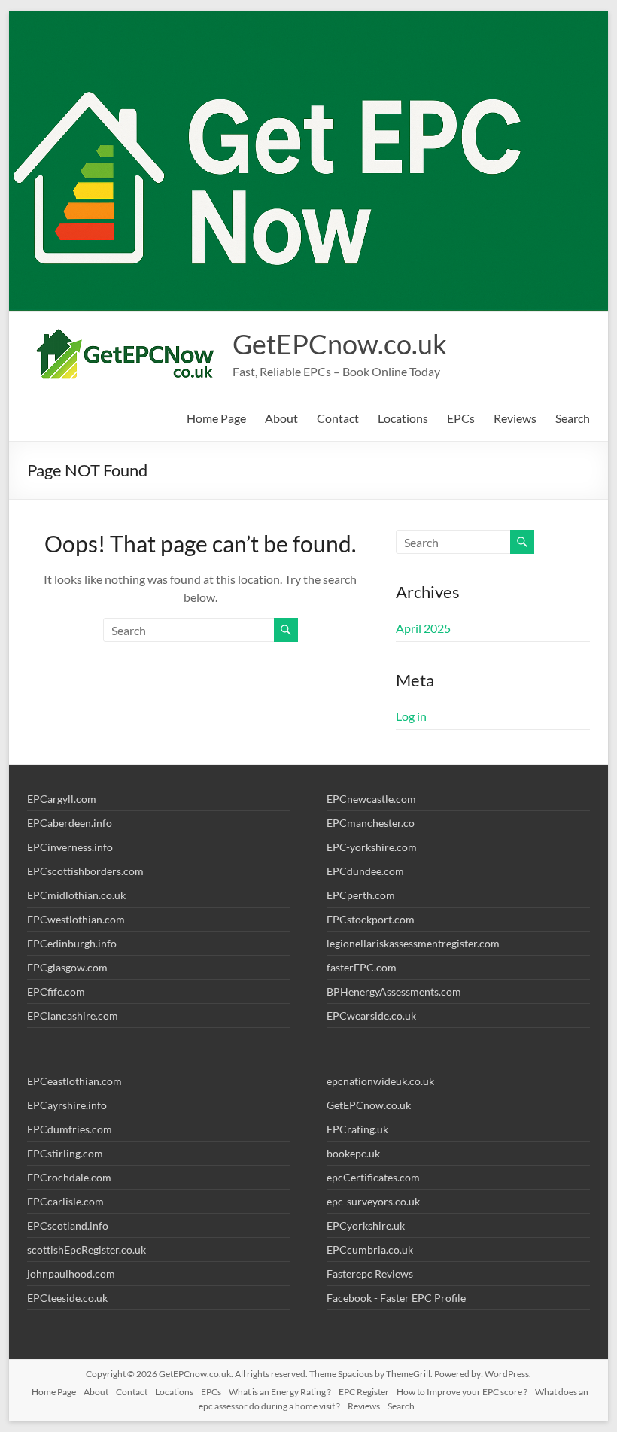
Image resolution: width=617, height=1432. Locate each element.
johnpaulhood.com (71, 1273)
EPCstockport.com (371, 919)
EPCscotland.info (67, 1225)
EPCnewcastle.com (371, 798)
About (281, 418)
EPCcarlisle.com (65, 1201)
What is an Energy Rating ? (280, 1391)
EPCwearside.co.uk (371, 1015)
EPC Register (364, 1391)
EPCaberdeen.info (69, 822)
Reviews (515, 418)
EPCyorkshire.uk (366, 1225)
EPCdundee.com (365, 871)
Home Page (216, 418)
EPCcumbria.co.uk (370, 1249)
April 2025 (423, 628)
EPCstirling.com (65, 1153)
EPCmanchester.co (371, 822)
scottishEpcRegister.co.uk (86, 1249)
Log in (411, 716)
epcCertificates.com (373, 1177)
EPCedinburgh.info (72, 943)
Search (572, 418)
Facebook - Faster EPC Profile (396, 1297)
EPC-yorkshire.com (372, 847)
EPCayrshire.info (67, 1105)
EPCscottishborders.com (85, 871)
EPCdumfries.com (69, 1129)
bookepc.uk (353, 1153)
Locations (403, 418)
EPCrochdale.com (69, 1177)
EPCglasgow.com (67, 967)
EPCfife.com (56, 991)
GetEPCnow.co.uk (340, 343)
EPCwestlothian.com (76, 919)
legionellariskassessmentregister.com (413, 943)
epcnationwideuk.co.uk (380, 1081)
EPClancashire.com (72, 1015)
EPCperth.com (361, 895)
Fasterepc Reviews (370, 1273)
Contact (338, 418)
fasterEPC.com (362, 967)
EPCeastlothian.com (74, 1081)
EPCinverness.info (70, 847)
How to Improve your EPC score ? (462, 1391)
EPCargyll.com (61, 798)
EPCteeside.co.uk (67, 1297)
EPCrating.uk (357, 1129)
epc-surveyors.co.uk (373, 1201)
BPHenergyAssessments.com (394, 991)
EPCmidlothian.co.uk (76, 895)
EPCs (461, 418)
